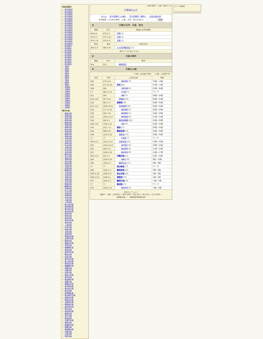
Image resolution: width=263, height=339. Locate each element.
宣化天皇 (68, 118)
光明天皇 (68, 272)
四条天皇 (68, 250)
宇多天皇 (68, 181)
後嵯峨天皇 (69, 247)
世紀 (69, 10)
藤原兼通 (124, 109)
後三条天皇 (69, 211)
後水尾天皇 (69, 307)
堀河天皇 (68, 213)
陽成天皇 (68, 184)
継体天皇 (68, 113)
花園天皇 (68, 268)
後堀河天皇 (69, 243)
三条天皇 (68, 200)
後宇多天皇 (69, 259)
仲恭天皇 (68, 245)
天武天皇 (68, 141)
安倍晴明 (123, 106)
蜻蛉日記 (123, 64)
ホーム (104, 16)
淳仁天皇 (68, 161)
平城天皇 (68, 166)
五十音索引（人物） (118, 16)
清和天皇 (68, 179)
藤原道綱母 (123, 120)
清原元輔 (124, 88)
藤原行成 (121, 180)
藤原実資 (124, 152)
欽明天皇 (68, 120)
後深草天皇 (69, 252)
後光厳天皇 (69, 279)
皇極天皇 (68, 134)
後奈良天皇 (69, 300)
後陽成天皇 (69, 304)
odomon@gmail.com (137, 197)
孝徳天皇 (68, 136)
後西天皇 (68, 313)
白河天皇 (68, 227)
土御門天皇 (69, 238)
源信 (119, 127)
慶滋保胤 (124, 116)
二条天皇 (68, 225)
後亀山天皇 (69, 284)
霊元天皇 (68, 316)
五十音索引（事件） (138, 16)
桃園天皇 (68, 327)
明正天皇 (68, 309)
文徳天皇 (68, 175)
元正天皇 (68, 150)
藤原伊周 (124, 187)
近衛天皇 (68, 222)
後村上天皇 (69, 275)
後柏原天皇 (69, 297)
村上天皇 (68, 191)
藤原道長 (121, 170)
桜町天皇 (68, 322)
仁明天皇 (68, 172)
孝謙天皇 (68, 159)
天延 (119, 40)
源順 (123, 95)
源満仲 (122, 99)
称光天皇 (68, 291)
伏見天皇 (68, 257)
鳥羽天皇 (68, 216)
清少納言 (121, 166)
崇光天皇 (68, 277)
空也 (119, 85)
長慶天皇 (68, 282)
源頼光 (122, 134)
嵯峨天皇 (68, 170)
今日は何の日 (155, 16)
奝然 (123, 124)
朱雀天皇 (68, 188)
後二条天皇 (69, 261)
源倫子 (123, 159)
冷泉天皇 (123, 141)
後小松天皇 (69, 288)
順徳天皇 (68, 241)
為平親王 (124, 145)
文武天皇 (68, 152)
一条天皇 (68, 202)
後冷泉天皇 (69, 209)
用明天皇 (68, 125)
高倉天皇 (68, 229)
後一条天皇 (69, 204)
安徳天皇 (68, 234)
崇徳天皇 (68, 218)
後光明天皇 (69, 311)
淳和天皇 (68, 168)
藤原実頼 (124, 81)
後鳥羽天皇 (69, 236)
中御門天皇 (69, 320)
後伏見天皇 (69, 263)
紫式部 (120, 184)
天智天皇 (68, 138)
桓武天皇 (68, 163)
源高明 (120, 102)
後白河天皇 (69, 220)
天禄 (119, 37)
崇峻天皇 (68, 127)
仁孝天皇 (68, 334)
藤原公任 (123, 163)
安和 (119, 33)
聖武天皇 (68, 154)
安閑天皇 (68, 116)
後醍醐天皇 (69, 266)
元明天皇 (68, 147)
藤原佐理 (121, 131)
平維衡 (123, 138)
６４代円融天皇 (123, 47)
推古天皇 (68, 129)
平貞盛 (123, 92)
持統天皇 (68, 143)
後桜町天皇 (69, 325)
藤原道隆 (124, 148)
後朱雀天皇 (69, 206)
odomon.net (121, 197)
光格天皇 (68, 332)
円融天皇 (121, 156)
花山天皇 (121, 173)
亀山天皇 (68, 254)
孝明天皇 (68, 336)
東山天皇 (68, 318)
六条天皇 (68, 232)
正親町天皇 (69, 302)
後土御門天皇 (70, 295)
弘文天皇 (68, 145)
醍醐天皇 (68, 186)
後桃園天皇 (69, 329)
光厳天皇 (68, 270)
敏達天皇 (68, 122)
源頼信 (120, 177)
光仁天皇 (68, 156)
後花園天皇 (69, 293)
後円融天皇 (69, 286)
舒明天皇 (68, 131)
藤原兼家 (124, 113)
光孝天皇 (68, 177)
